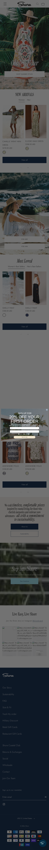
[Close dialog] (47, 410)
